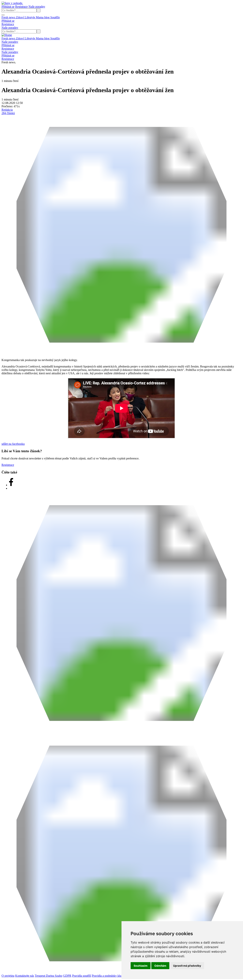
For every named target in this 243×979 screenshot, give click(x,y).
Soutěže (55, 17)
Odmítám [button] (160, 965)
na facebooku (13, 443)
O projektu (8, 975)
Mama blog (43, 17)
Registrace (21, 6)
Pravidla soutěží (81, 975)
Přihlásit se (8, 6)
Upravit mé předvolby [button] (187, 965)
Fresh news (9, 17)
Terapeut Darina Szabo (48, 975)
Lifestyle (30, 17)
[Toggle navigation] (3, 15)
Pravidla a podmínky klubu (108, 975)
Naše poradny (36, 6)
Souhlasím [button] (141, 965)
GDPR (67, 975)
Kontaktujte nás (24, 975)
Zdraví (20, 17)
